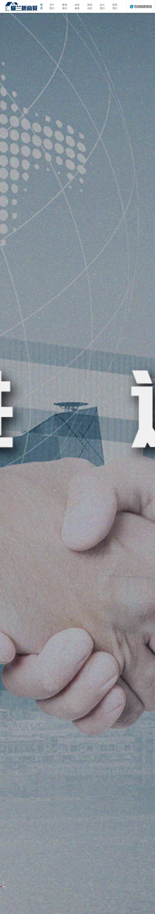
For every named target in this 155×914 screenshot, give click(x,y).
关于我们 (51, 6)
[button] (3, 882)
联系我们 (114, 6)
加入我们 (102, 6)
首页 (41, 6)
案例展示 (64, 6)
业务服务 (77, 6)
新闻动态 (89, 6)
